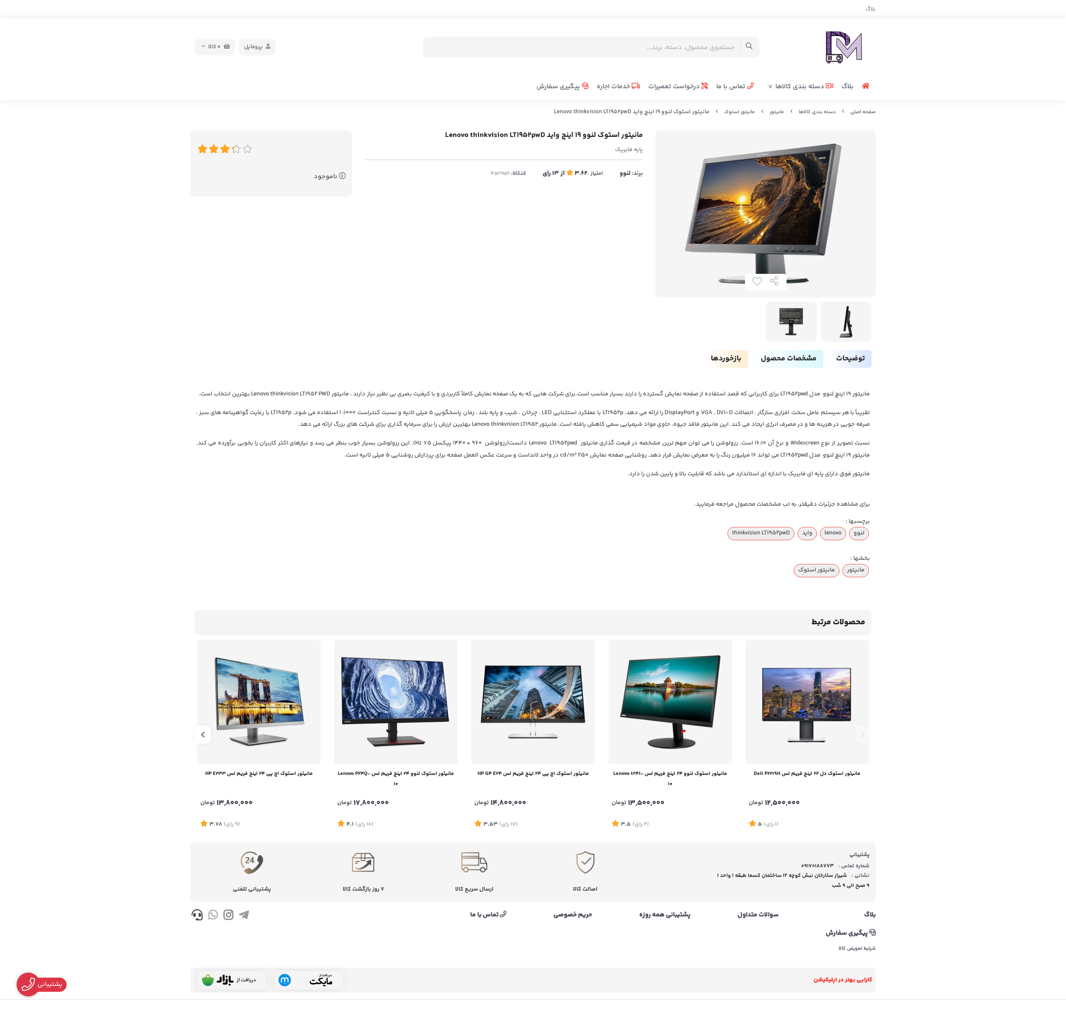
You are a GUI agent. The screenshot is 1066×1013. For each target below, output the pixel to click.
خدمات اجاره (614, 87)
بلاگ (871, 9)
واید (807, 533)
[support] (197, 916)
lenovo (833, 533)
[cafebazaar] (232, 980)
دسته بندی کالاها (800, 87)
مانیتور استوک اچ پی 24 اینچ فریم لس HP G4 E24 (533, 774)
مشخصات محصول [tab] (789, 359)
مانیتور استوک (739, 112)
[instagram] (228, 916)
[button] (863, 734)
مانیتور (777, 112)
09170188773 (817, 866)
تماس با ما (731, 87)
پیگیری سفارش (559, 87)
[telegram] (244, 916)
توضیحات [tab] (850, 359)
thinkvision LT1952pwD (761, 533)
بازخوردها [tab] (726, 359)
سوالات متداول (758, 915)
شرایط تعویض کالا (857, 949)
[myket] (308, 980)
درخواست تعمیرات (674, 87)
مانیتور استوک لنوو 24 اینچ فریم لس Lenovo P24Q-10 (396, 779)
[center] (749, 47)
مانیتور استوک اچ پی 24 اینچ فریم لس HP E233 (259, 774)
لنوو (625, 173)
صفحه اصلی (863, 112)
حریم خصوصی (572, 915)
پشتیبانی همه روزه (664, 915)
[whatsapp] (212, 916)
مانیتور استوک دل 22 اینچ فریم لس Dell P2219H (807, 774)
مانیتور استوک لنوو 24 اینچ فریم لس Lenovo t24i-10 (670, 779)
